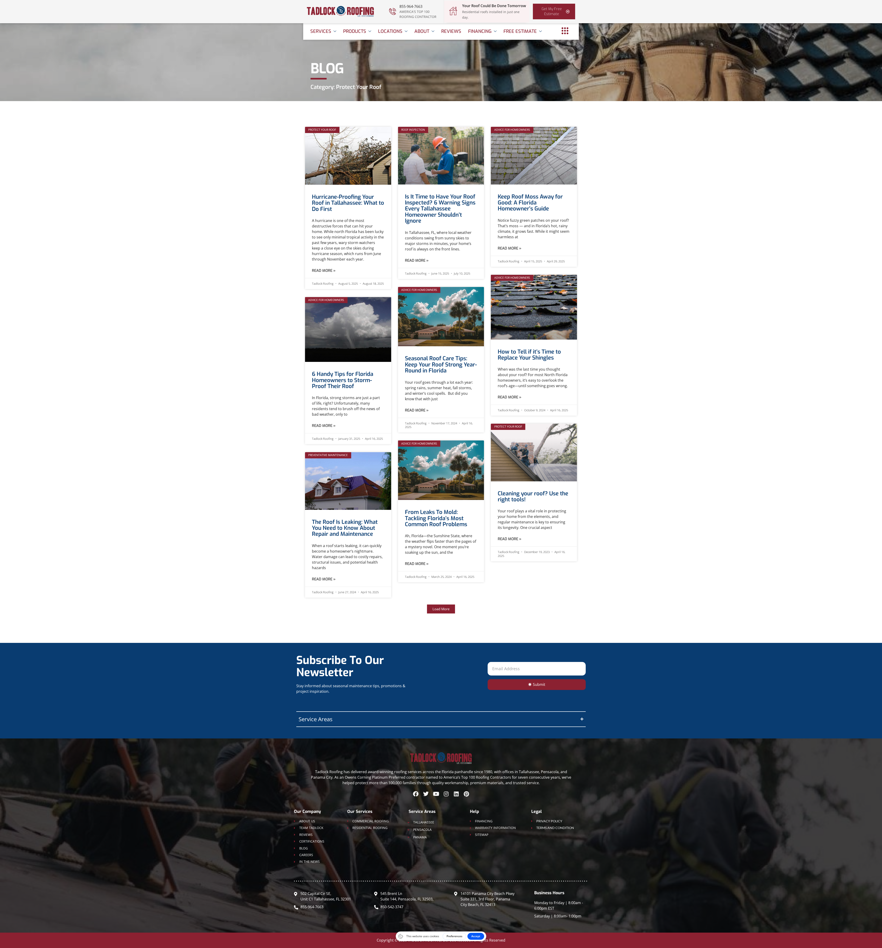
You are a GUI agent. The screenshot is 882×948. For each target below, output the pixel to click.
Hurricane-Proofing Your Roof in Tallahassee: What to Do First (348, 203)
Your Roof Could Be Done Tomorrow (494, 5)
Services (320, 31)
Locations (390, 31)
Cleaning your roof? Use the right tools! (533, 496)
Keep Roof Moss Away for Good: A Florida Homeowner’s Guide (530, 203)
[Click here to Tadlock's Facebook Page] (415, 794)
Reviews (451, 31)
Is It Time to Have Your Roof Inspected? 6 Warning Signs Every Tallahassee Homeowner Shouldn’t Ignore (440, 209)
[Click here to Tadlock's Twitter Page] (426, 794)
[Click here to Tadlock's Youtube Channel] (436, 794)
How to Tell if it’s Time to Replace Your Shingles (529, 354)
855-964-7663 (410, 6)
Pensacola (422, 829)
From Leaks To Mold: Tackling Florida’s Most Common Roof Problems (436, 518)
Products (354, 31)
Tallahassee (423, 822)
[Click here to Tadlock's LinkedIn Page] (456, 794)
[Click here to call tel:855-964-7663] (392, 11)
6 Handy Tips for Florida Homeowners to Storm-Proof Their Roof (342, 380)
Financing (480, 31)
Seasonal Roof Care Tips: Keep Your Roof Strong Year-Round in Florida (441, 364)
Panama (420, 837)
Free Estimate (520, 31)
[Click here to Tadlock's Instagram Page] (446, 794)
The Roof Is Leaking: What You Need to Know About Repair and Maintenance (345, 528)
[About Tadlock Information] (565, 30)
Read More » (324, 270)
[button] (441, 609)
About (421, 31)
